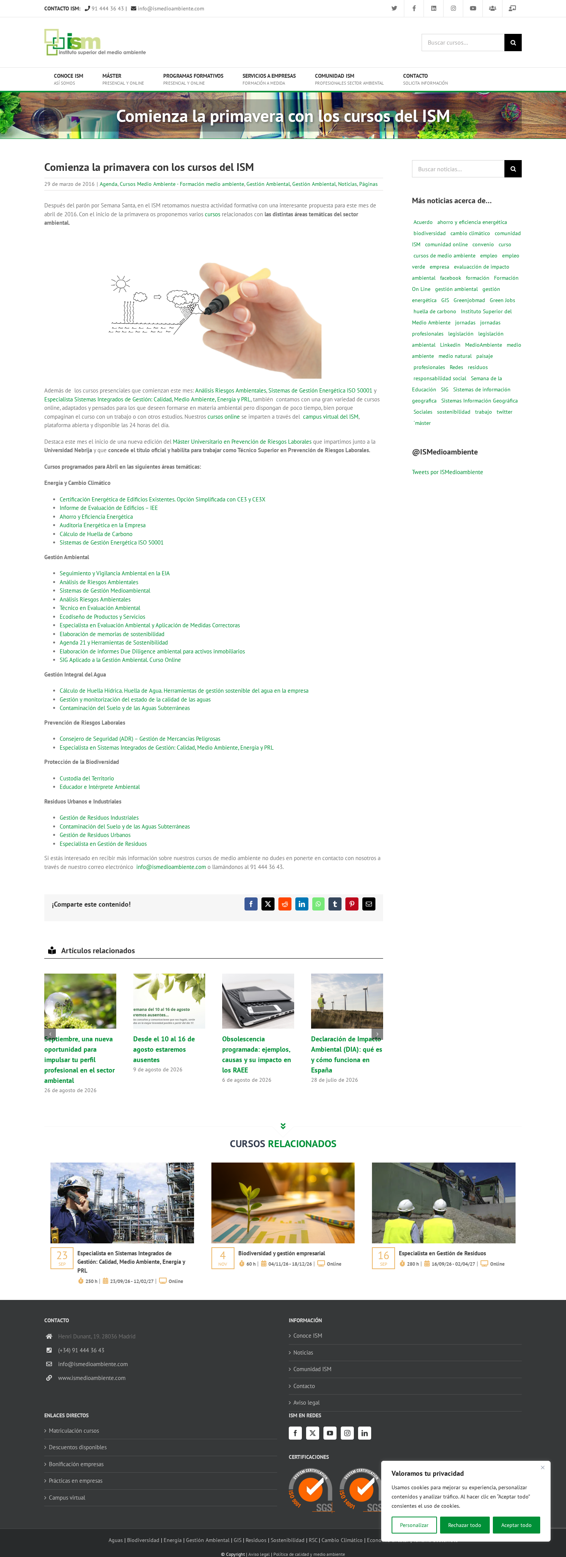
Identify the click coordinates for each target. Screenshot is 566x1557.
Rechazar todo (464, 1525)
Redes (456, 367)
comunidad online (446, 244)
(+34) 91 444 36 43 (81, 1350)
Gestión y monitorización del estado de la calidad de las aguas (135, 699)
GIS (445, 300)
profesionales (429, 367)
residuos (478, 367)
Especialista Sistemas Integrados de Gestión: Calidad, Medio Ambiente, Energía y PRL (147, 399)
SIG (445, 389)
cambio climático (470, 233)
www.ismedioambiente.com (92, 1378)
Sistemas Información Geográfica (479, 400)
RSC (313, 1540)
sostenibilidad (454, 411)
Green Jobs (502, 300)
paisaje (484, 355)
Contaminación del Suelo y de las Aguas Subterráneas (125, 708)
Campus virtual (67, 1497)
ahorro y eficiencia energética (472, 222)
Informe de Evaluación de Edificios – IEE (109, 507)
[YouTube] (330, 1433)
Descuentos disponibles (78, 1447)
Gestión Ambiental (268, 183)
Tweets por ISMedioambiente (447, 472)
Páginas (368, 183)
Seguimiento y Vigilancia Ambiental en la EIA (115, 573)
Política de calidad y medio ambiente (309, 1554)
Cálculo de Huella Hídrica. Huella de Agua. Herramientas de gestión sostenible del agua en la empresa (184, 690)
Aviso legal (306, 1402)
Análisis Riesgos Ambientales (230, 390)
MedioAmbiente (483, 344)
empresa (439, 266)
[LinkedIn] (364, 1433)
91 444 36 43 (107, 8)
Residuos (256, 1540)
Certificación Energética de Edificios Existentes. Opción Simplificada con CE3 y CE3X (162, 499)
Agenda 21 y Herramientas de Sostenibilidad (114, 642)
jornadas (465, 322)
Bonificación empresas (76, 1464)
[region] (466, 1501)
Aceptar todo (516, 1525)
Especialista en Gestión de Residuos (103, 843)
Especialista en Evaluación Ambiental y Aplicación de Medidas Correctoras (150, 625)
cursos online (224, 416)
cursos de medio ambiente (445, 255)
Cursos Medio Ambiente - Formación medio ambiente (182, 183)
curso (505, 244)
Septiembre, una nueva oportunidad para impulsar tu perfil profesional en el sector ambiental (80, 1001)
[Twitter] (312, 1433)
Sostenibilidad (288, 1540)
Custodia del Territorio (87, 778)
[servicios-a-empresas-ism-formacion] (122, 1165)
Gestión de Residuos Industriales (99, 817)
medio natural (455, 355)
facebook (450, 277)
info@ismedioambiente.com (170, 8)
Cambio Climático (342, 1540)
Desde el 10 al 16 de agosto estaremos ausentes (169, 1001)
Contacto (304, 1386)
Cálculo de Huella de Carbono (96, 534)
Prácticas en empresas (75, 1480)
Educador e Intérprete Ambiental (100, 786)
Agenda (108, 183)
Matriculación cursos (74, 1430)
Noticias (347, 183)
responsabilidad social (440, 378)
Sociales (423, 411)
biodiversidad (430, 233)
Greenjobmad (469, 300)
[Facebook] (295, 1433)
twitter (504, 411)
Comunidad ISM (312, 1369)
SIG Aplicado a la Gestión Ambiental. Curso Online (120, 659)
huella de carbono (435, 311)
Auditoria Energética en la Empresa (103, 525)
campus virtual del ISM (330, 416)
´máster (422, 422)
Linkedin (450, 344)
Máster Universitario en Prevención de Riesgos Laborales (242, 441)
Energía (173, 1540)
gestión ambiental (456, 289)
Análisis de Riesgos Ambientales (99, 582)
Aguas (116, 1540)
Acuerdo (423, 222)
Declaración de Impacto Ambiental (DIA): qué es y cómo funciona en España (347, 1001)
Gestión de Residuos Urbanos (95, 835)
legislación (461, 333)
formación (477, 277)
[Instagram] (347, 1433)
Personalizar (414, 1525)
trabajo (483, 411)
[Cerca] (542, 1467)
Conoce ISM (307, 1335)
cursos (212, 214)
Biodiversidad (143, 1540)
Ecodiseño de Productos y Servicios (102, 616)
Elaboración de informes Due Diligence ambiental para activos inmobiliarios (152, 651)
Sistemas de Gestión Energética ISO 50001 (320, 390)
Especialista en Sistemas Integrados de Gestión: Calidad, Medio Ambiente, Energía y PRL (167, 747)
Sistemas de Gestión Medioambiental (105, 590)
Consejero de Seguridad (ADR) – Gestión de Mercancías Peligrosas (140, 738)
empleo (488, 255)
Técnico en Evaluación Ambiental (100, 607)
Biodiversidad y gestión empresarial (281, 1253)
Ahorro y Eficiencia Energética (96, 516)
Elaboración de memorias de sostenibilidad (112, 634)
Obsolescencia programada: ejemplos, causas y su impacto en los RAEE (258, 1001)
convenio (483, 244)
